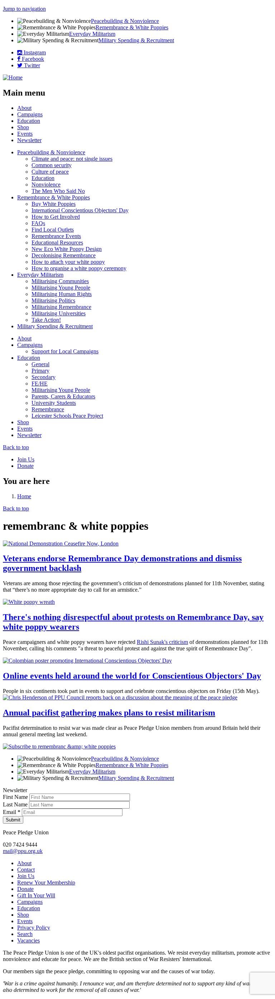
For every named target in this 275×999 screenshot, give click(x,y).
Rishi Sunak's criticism (162, 642)
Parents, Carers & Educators (63, 396)
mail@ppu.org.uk (23, 851)
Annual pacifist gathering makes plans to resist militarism (109, 712)
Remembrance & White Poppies (132, 27)
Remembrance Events (56, 236)
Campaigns (30, 114)
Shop (23, 127)
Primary (40, 371)
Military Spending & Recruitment (136, 40)
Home (24, 496)
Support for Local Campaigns (65, 351)
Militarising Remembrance (61, 307)
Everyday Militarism (92, 34)
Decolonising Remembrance (64, 255)
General (40, 364)
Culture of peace (50, 172)
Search (25, 934)
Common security (52, 165)
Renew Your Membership (46, 882)
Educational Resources (57, 242)
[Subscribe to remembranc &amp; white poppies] (59, 746)
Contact (26, 870)
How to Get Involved (56, 217)
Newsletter (29, 140)
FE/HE (40, 383)
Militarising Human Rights (62, 294)
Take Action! (46, 320)
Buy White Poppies (54, 204)
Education (28, 121)
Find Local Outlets (53, 230)
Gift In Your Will (36, 895)
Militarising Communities (60, 281)
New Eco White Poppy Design (67, 249)
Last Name (16, 804)
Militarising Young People (61, 288)
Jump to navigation (24, 9)
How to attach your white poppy (68, 262)
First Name (16, 797)
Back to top (16, 447)
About (24, 108)
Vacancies (28, 940)
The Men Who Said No (58, 191)
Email (11, 812)
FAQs (38, 223)
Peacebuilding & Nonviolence (125, 21)
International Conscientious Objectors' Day (80, 210)
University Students (54, 403)
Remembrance (48, 409)
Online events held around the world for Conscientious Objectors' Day (132, 675)
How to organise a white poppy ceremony (79, 268)
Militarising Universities (59, 313)
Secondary (44, 377)
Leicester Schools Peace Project (67, 416)
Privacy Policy (33, 928)
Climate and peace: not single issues (72, 159)
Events (25, 134)
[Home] (13, 77)
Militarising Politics (53, 300)
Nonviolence (46, 184)
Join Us (25, 459)
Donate (25, 466)
